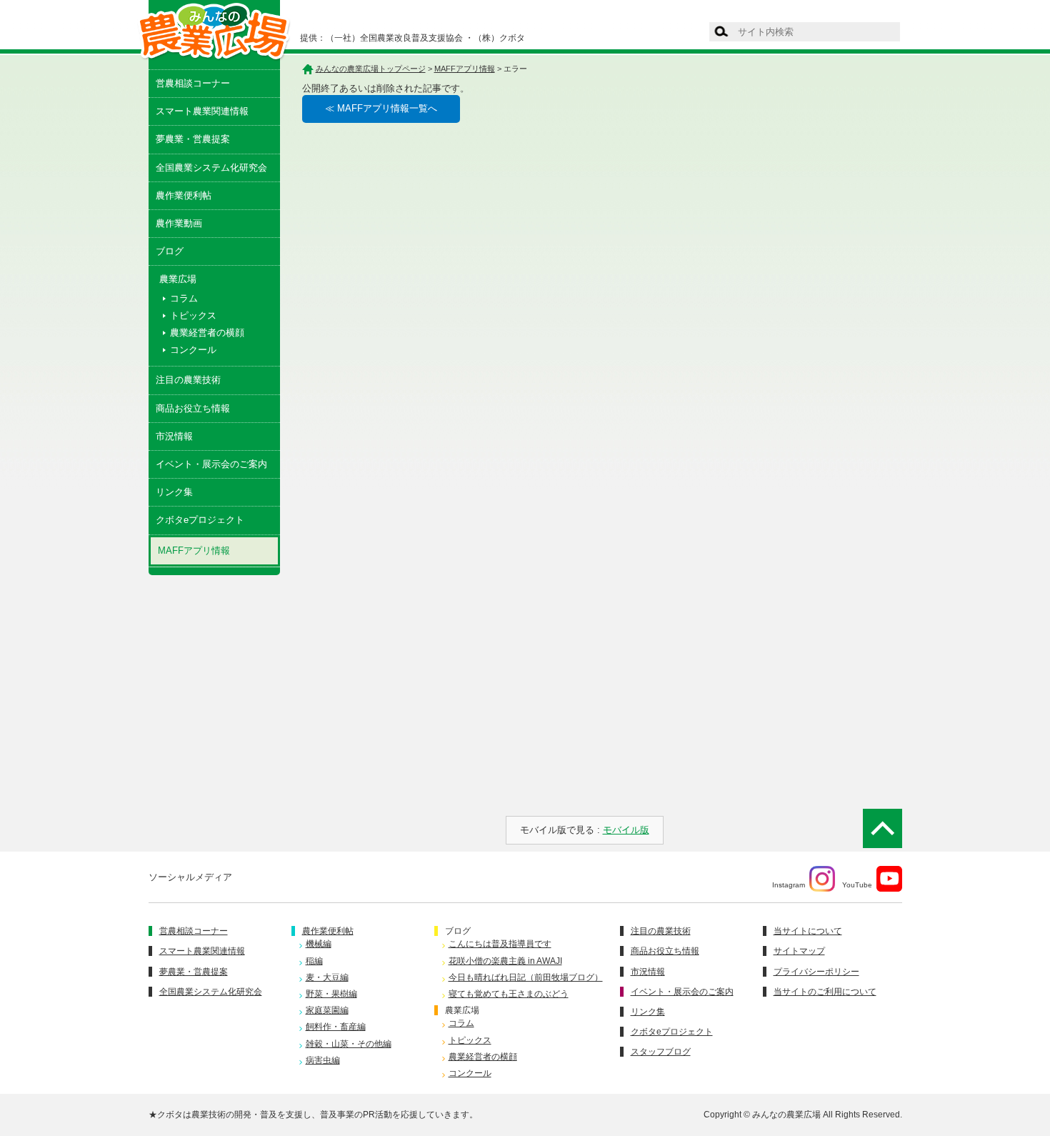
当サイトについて (808, 931)
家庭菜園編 (327, 1010)
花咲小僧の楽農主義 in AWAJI (505, 961)
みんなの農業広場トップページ (371, 68)
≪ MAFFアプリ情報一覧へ (381, 108)
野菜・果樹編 (331, 994)
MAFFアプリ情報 (194, 550)
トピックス (193, 315)
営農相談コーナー (193, 83)
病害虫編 (323, 1060)
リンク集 (174, 492)
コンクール (193, 349)
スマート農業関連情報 (202, 111)
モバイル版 (626, 829)
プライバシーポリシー (816, 972)
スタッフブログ (661, 1052)
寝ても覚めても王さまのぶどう (509, 994)
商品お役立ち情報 (193, 408)
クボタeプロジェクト (200, 519)
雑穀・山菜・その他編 (348, 1044)
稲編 (314, 961)
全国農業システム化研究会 (211, 167)
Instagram (788, 885)
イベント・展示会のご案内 (211, 464)
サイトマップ (799, 951)
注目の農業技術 (188, 379)
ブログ (170, 251)
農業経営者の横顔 (207, 332)
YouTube (857, 885)
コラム (184, 298)
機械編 (318, 944)
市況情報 (174, 436)
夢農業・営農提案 (193, 139)
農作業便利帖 (183, 195)
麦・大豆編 (327, 977)
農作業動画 (179, 223)
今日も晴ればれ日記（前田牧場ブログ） (526, 977)
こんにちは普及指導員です (500, 944)
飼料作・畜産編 (336, 1027)
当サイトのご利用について (825, 992)
